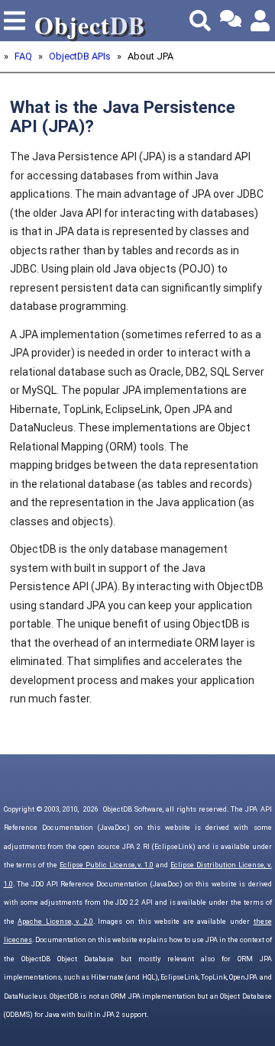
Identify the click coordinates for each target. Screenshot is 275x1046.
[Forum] (230, 20)
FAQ (23, 56)
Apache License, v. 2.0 (55, 921)
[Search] (200, 20)
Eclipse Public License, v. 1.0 (107, 865)
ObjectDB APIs (80, 56)
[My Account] (261, 20)
